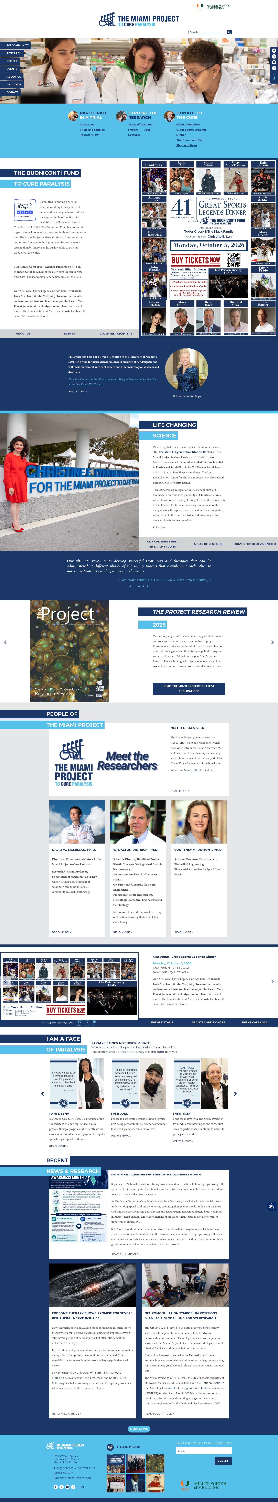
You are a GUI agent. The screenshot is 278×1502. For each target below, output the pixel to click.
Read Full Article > (126, 1254)
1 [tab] (130, 586)
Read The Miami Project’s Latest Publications (189, 689)
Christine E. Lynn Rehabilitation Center (185, 452)
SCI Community (18, 45)
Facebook (274, 51)
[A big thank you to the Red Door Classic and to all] (116, 1483)
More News (139, 1429)
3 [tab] (139, 586)
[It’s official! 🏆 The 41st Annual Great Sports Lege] (116, 1463)
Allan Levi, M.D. (93, 1377)
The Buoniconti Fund (190, 140)
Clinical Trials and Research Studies (162, 544)
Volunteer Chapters (116, 333)
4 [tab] (143, 586)
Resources (87, 124)
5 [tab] (147, 586)
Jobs (147, 129)
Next (272, 642)
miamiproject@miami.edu (73, 1478)
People (12, 61)
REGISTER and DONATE (208, 1022)
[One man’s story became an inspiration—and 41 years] (155, 1483)
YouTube (274, 62)
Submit (223, 1460)
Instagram (274, 68)
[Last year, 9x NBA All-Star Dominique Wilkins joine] (135, 1483)
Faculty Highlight (195, 770)
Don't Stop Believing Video (255, 544)
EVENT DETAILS (162, 1022)
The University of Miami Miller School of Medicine (177, 1327)
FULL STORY (76, 391)
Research (14, 53)
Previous (5, 642)
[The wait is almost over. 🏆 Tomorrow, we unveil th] (135, 1463)
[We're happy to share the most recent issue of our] (155, 1463)
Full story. (159, 527)
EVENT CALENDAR (255, 1022)
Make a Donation (188, 124)
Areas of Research (140, 124)
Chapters (14, 84)
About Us (14, 76)
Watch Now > (121, 1136)
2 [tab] (134, 586)
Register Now (89, 135)
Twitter (274, 56)
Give (274, 76)
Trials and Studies (92, 129)
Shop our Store (186, 145)
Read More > (180, 791)
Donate (13, 92)
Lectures (134, 135)
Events (12, 69)
